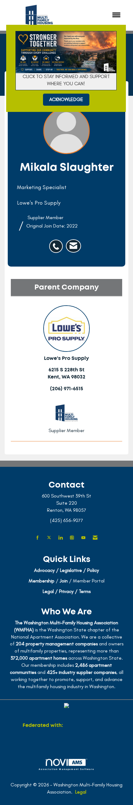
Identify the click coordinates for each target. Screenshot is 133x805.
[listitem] (57, 243)
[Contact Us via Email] (95, 538)
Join (64, 581)
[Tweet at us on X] (49, 538)
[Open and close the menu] (100, 15)
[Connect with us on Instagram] (72, 538)
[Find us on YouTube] (83, 538)
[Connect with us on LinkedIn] (60, 538)
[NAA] (87, 725)
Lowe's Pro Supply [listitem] (66, 358)
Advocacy (44, 570)
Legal (80, 792)
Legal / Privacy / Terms (67, 591)
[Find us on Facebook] (37, 538)
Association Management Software (67, 769)
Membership (41, 581)
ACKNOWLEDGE (66, 99)
